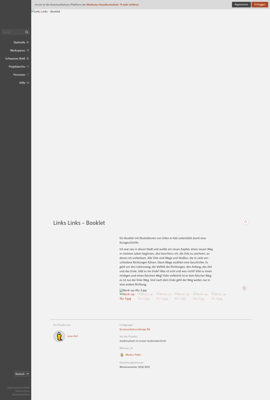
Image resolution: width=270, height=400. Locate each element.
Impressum (13, 387)
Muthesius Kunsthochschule (102, 4)
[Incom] (23, 383)
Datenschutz (22, 390)
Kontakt (25, 387)
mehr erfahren (131, 4)
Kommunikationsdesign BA (135, 329)
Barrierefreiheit (20, 394)
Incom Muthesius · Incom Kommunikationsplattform (15, 14)
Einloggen (259, 4)
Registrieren (241, 4)
